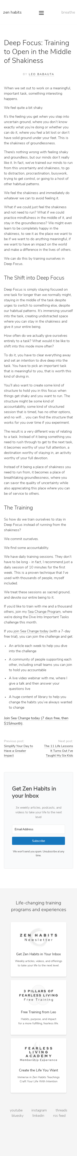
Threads (61, 1110)
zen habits (12, 13)
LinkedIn (38, 1116)
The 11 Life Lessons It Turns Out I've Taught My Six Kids (58, 751)
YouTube (16, 1110)
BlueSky (17, 1116)
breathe (68, 13)
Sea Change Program (44, 612)
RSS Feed (59, 1116)
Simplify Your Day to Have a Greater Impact (18, 751)
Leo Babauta (41, 74)
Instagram (39, 1110)
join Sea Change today (31, 631)
